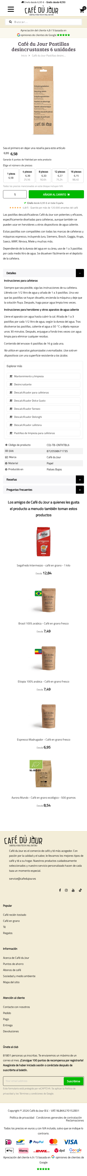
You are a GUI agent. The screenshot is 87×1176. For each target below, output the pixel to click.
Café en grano (11, 921)
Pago (6, 1019)
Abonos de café (12, 970)
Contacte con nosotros (16, 1007)
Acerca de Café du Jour (16, 958)
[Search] (10, 21)
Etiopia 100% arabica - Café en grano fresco (43, 681)
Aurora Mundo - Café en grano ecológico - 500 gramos (44, 797)
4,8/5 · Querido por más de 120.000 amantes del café (43, 207)
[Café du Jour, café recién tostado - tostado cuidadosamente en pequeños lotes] (43, 10)
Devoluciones (11, 1031)
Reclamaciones (75, 1120)
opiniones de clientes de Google (39, 35)
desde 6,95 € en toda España (45, 203)
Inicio (24, 55)
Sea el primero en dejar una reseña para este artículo (34, 148)
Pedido (7, 1013)
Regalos (8, 933)
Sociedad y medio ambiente (19, 976)
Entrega (8, 1025)
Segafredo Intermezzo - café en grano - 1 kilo (43, 565)
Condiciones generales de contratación (59, 1117)
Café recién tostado (14, 915)
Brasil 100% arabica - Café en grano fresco (43, 623)
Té (4, 927)
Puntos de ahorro (13, 964)
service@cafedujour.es (22, 878)
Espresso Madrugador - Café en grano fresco (43, 739)
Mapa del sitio (11, 982)
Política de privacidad (22, 1117)
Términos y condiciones (31, 1093)
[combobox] (43, 22)
